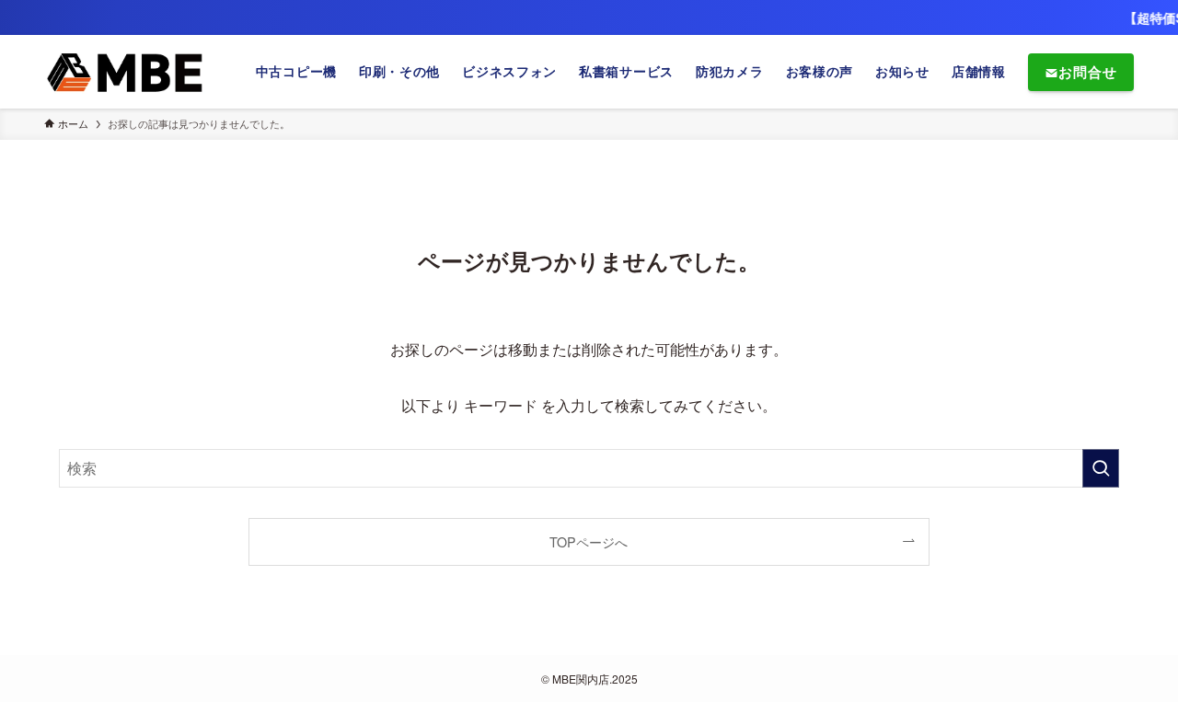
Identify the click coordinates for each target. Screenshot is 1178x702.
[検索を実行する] (1100, 468)
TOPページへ (588, 541)
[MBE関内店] (126, 72)
